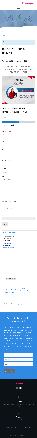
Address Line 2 (6, 187)
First (3, 134)
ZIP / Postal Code (7, 208)
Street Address (6, 180)
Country (4, 215)
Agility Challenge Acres (9, 232)
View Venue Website (8, 247)
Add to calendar (10, 279)
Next (5, 224)
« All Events (6, 36)
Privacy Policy (25, 427)
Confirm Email (6, 160)
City (3, 194)
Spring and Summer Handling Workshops (27, 290)
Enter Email (5, 153)
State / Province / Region (9, 201)
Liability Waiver (12, 427)
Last (3, 142)
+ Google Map (7, 243)
